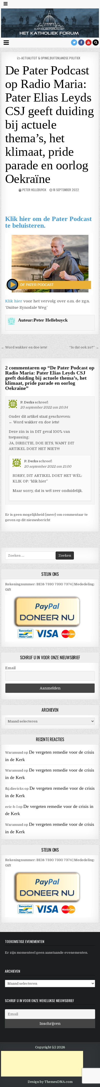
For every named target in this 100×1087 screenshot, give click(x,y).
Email (10, 668)
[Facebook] (81, 42)
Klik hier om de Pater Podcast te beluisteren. (48, 222)
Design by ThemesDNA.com (50, 1082)
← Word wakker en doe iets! (24, 347)
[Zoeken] (96, 42)
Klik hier (13, 301)
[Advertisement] (42, 1064)
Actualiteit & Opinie (35, 58)
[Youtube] (88, 42)
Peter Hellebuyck (34, 190)
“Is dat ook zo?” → (84, 347)
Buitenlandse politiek (65, 58)
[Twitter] (74, 42)
